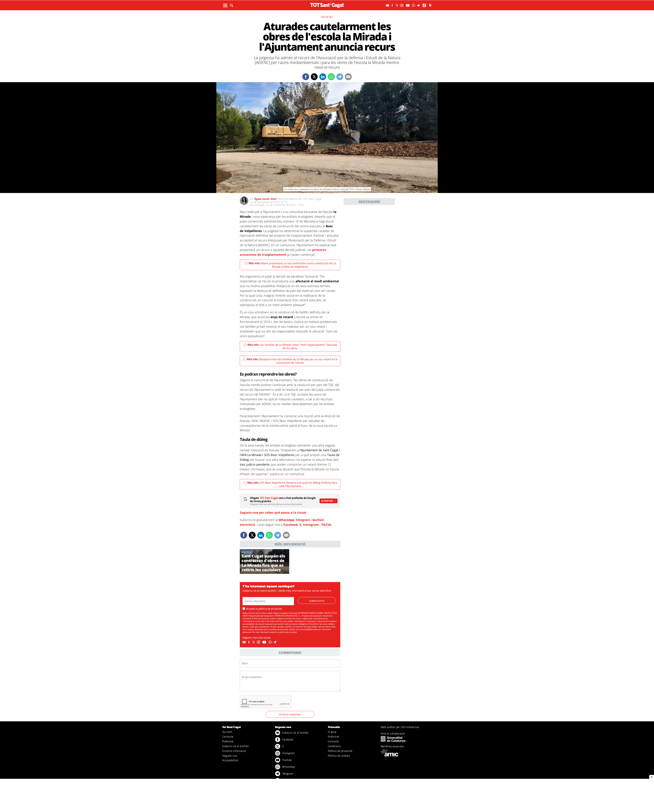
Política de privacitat (340, 751)
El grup (332, 732)
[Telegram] (419, 5)
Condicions (334, 746)
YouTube (287, 760)
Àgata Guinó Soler (265, 198)
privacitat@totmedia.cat (310, 629)
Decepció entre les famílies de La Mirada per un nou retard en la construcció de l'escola (292, 361)
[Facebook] (393, 5)
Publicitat (228, 741)
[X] (397, 5)
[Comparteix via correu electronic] (348, 76)
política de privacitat (270, 609)
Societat (327, 17)
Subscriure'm (316, 601)
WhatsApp (286, 520)
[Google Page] (431, 5)
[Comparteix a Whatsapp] (331, 76)
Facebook (290, 525)
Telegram (303, 520)
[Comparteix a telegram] (339, 76)
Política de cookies (339, 756)
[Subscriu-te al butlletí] (388, 5)
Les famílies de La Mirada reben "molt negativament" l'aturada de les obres (292, 346)
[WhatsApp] (414, 5)
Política (246, 552)
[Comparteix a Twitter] (314, 76)
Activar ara (327, 500)
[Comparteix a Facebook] (305, 76)
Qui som (227, 732)
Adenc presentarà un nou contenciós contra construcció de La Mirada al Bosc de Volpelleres (292, 265)
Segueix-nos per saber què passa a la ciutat (273, 512)
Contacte (227, 736)
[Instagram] (402, 5)
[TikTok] (425, 5)
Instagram (311, 525)
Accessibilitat (230, 760)
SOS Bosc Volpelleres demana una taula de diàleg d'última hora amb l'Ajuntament (292, 484)
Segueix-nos (229, 756)
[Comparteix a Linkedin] (322, 76)
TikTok (326, 525)
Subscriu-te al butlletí (235, 746)
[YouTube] (408, 5)
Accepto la (264, 608)
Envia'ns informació (234, 751)
